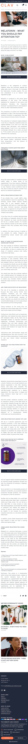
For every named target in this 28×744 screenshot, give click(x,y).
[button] (17, 5)
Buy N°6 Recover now (14, 77)
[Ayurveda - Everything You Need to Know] (14, 615)
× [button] (26, 721)
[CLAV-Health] (7, 5)
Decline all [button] (20, 738)
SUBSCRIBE (20, 378)
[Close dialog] (26, 363)
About (3, 696)
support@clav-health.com (12, 686)
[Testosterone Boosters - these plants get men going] (14, 647)
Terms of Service (6, 711)
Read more (20, 726)
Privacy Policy (5, 710)
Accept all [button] (7, 738)
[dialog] (14, 732)
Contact (3, 698)
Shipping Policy (5, 713)
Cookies (3, 702)
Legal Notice (5, 708)
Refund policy (5, 700)
